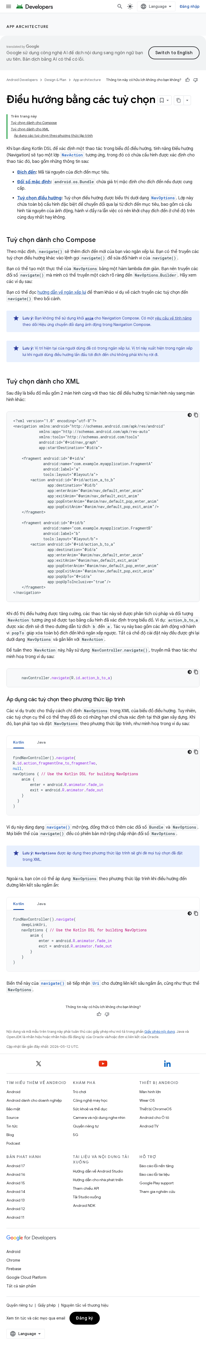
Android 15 (15, 1183)
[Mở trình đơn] (8, 6)
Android (13, 1091)
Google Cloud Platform (26, 1277)
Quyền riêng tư (85, 1126)
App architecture (27, 26)
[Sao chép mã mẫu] (196, 415)
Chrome (13, 1260)
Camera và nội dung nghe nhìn (99, 1117)
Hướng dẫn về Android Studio (98, 1171)
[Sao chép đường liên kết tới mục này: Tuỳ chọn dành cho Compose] (101, 240)
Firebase (13, 1268)
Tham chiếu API (86, 1188)
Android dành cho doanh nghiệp (34, 1100)
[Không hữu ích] (196, 80)
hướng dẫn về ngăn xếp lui (62, 292)
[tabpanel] (103, 782)
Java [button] (41, 742)
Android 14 (15, 1191)
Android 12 (15, 1208)
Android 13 (15, 1200)
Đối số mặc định (34, 182)
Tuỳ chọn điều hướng (39, 198)
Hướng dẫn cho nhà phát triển (98, 1179)
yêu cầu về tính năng (173, 318)
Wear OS (147, 1100)
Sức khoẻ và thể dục (90, 1109)
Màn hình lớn (150, 1091)
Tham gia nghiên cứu (157, 1191)
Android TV (149, 1126)
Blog (10, 1134)
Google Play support (156, 1183)
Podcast (13, 1143)
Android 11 (15, 1217)
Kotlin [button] (18, 742)
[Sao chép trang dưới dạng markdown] (179, 100)
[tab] (19, 742)
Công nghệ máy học (90, 1100)
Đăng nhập (190, 6)
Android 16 (15, 1174)
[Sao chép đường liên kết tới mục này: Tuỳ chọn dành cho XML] (84, 382)
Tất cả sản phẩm (21, 1286)
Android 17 (15, 1165)
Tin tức (12, 1126)
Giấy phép (47, 1305)
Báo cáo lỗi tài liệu (154, 1174)
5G (75, 1134)
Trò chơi (79, 1091)
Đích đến (26, 172)
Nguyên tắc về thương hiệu (84, 1305)
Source (12, 1117)
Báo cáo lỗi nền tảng (156, 1165)
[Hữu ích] (187, 80)
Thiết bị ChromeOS (155, 1109)
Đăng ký (84, 1318)
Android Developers (22, 80)
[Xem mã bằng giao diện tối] (189, 415)
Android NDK (84, 1205)
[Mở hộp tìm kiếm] (120, 6)
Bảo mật (13, 1109)
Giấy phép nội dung (159, 1031)
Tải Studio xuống (87, 1197)
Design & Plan (55, 80)
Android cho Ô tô (154, 1117)
